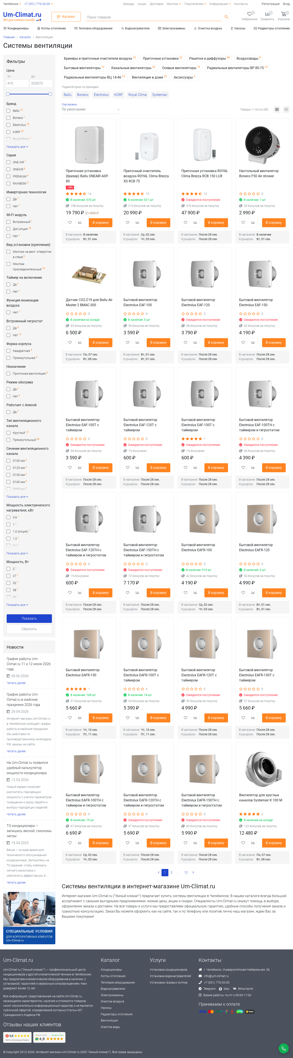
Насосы (106, 1008)
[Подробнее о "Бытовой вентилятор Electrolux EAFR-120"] (262, 519)
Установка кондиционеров (168, 970)
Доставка (156, 4)
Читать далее (16, 683)
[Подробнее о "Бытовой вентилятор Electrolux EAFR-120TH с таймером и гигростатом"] (147, 769)
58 (15, 590)
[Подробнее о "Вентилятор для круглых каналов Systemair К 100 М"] (262, 769)
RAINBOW (20, 183)
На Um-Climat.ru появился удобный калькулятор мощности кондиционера (27, 768)
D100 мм (20, 461)
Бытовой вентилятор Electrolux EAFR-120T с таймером (199, 675)
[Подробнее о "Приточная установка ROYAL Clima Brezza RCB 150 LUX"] (204, 145)
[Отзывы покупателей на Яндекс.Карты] (17, 1037)
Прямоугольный (26, 440)
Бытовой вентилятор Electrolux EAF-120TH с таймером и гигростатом (86, 550)
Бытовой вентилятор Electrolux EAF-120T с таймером (140, 425)
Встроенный (22, 222)
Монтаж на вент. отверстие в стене (32, 252)
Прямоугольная (25, 358)
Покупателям (193, 4)
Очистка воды (110, 1027)
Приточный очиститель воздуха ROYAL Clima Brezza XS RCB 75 (146, 176)
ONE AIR (19, 162)
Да (16, 199)
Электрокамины (112, 995)
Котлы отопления (113, 976)
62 (15, 597)
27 (15, 576)
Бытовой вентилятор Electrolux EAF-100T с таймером (83, 425)
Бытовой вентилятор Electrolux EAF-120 (198, 302)
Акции (142, 4)
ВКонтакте (245, 989)
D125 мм (20, 468)
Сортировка (69, 104)
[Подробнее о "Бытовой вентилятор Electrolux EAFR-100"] (204, 519)
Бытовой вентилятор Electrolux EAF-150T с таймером (198, 425)
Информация (218, 4)
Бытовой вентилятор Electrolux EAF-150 (256, 302)
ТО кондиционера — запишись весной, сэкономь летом (29, 831)
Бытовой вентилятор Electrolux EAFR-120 (256, 547)
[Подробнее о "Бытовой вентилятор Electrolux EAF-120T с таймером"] (147, 394)
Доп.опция (22, 229)
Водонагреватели (113, 989)
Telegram (209, 989)
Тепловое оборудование (118, 982)
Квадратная (22, 351)
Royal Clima (21, 139)
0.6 (16, 517)
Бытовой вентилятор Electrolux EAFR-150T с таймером (256, 675)
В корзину (101, 223)
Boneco (19, 118)
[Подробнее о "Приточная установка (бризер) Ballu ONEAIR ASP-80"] (89, 145)
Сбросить (29, 629)
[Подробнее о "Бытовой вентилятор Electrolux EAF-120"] (204, 274)
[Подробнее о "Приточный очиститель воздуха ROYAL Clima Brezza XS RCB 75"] (147, 145)
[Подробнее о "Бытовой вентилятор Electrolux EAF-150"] (262, 274)
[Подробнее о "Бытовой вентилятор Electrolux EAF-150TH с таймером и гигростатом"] (147, 519)
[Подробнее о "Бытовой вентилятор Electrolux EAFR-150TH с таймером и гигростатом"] (204, 769)
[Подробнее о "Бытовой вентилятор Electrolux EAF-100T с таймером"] (89, 394)
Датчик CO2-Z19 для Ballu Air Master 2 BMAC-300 (89, 302)
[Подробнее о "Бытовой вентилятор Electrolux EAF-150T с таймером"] (204, 394)
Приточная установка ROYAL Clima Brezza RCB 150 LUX (204, 173)
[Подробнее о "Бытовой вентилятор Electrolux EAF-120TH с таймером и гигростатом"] (89, 519)
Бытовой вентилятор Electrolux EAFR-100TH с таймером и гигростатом (86, 800)
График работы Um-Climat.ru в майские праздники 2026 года (23, 699)
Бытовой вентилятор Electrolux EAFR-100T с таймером (141, 675)
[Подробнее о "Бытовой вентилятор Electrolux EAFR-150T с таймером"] (262, 644)
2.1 (16, 545)
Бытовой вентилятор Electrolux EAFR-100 (198, 547)
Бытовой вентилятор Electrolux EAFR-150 (83, 672)
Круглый (20, 433)
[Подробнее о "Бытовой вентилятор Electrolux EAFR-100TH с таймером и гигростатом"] (89, 769)
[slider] (8, 94)
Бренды (128, 4)
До (33, 76)
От (9, 76)
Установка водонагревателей (170, 976)
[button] (66, 17)
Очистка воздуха (112, 1001)
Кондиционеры (111, 970)
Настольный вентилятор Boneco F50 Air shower (259, 173)
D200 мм (20, 489)
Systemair (159, 95)
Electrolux (21, 125)
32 (15, 583)
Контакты (241, 4)
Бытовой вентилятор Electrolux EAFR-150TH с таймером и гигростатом (201, 800)
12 (186, 872)
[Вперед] (193, 872)
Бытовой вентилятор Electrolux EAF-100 (140, 302)
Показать (29, 618)
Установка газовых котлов (168, 982)
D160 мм (20, 482)
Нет (16, 206)
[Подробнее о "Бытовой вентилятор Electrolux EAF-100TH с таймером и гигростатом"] (262, 394)
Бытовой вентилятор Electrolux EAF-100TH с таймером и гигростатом (259, 425)
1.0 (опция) (21, 531)
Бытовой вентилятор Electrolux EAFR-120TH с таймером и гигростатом (144, 800)
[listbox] (90, 109)
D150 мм (20, 475)
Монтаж (172, 4)
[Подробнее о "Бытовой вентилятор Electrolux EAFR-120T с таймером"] (204, 644)
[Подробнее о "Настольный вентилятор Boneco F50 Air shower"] (262, 145)
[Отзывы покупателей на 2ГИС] (49, 1037)
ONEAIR (19, 169)
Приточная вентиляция (30, 373)
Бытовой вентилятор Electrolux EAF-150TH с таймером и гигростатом (144, 550)
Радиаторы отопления (117, 1014)
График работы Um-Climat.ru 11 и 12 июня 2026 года (29, 664)
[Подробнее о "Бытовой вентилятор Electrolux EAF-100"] (147, 274)
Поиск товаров (99, 17)
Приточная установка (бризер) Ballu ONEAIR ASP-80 (87, 176)
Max (227, 989)
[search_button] (226, 17)
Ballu (18, 111)
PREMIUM (20, 176)
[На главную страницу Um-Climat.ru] (22, 17)
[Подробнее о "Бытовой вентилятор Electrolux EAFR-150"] (89, 644)
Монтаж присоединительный (29, 264)
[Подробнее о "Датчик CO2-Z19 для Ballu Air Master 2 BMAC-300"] (89, 274)
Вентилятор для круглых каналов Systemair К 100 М (260, 797)
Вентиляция (109, 1020)
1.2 (16, 538)
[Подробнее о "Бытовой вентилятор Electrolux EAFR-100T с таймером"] (147, 644)
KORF (18, 132)
